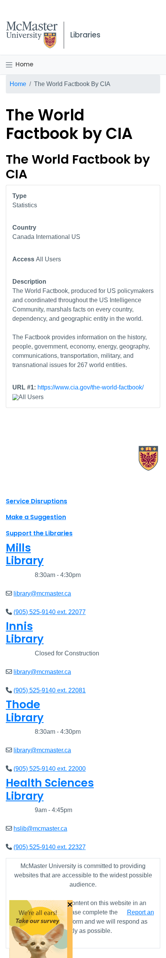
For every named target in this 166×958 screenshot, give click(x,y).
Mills (25, 554)
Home (24, 64)
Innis (25, 633)
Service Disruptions (36, 501)
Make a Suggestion (36, 517)
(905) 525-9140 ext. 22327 (50, 847)
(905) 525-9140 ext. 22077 (50, 612)
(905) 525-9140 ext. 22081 (50, 690)
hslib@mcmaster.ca (40, 828)
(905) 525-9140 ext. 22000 (50, 768)
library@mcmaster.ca (42, 593)
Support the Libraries (39, 533)
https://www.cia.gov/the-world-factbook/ (90, 387)
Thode (25, 711)
